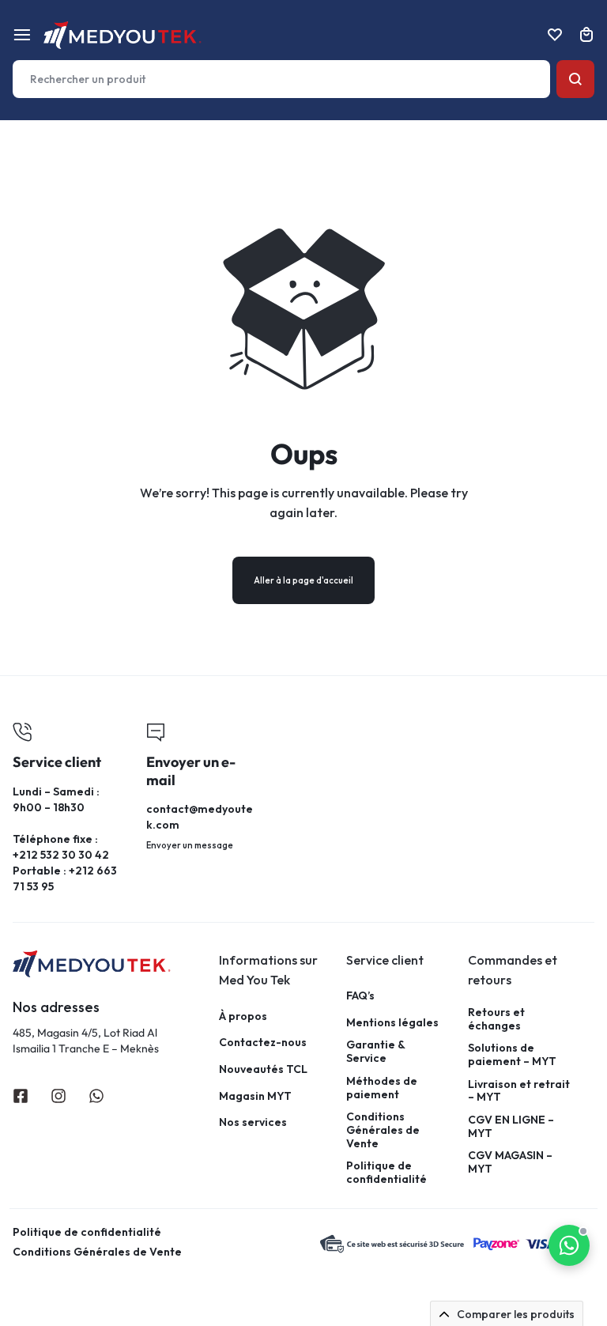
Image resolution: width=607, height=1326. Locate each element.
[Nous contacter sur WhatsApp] (569, 1245)
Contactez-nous (263, 1042)
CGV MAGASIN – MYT (510, 1162)
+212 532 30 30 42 (61, 855)
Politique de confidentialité (386, 1172)
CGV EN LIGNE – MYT (511, 1126)
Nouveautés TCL (263, 1069)
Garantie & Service (375, 1051)
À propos (243, 1016)
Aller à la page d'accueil (303, 580)
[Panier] (586, 34)
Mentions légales (392, 1022)
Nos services (253, 1122)
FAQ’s (360, 996)
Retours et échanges (496, 1019)
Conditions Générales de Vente (383, 1130)
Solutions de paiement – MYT (512, 1054)
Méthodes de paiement (381, 1088)
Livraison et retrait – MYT (519, 1091)
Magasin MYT (255, 1096)
